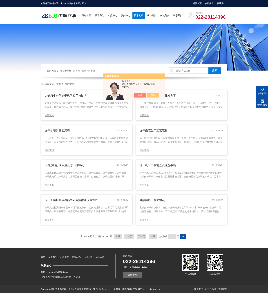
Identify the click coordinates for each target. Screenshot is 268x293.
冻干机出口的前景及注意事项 (158, 165)
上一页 (129, 236)
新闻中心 (125, 15)
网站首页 (86, 15)
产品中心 (112, 15)
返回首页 (197, 3)
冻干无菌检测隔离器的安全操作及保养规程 (71, 200)
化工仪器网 (210, 289)
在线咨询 (132, 274)
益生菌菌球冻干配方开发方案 (158, 95)
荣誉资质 (100, 257)
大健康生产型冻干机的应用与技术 (66, 95)
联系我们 (221, 3)
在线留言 (209, 3)
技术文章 (138, 15)
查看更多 (49, 115)
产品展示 (64, 257)
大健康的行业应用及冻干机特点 (64, 165)
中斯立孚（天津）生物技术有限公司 (67, 3)
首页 (58, 84)
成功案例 (151, 15)
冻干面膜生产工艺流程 (154, 130)
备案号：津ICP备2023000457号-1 (130, 289)
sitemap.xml (155, 289)
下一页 (141, 236)
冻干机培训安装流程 (57, 130)
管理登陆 (222, 289)
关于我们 (99, 15)
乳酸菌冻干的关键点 (152, 200)
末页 (153, 236)
